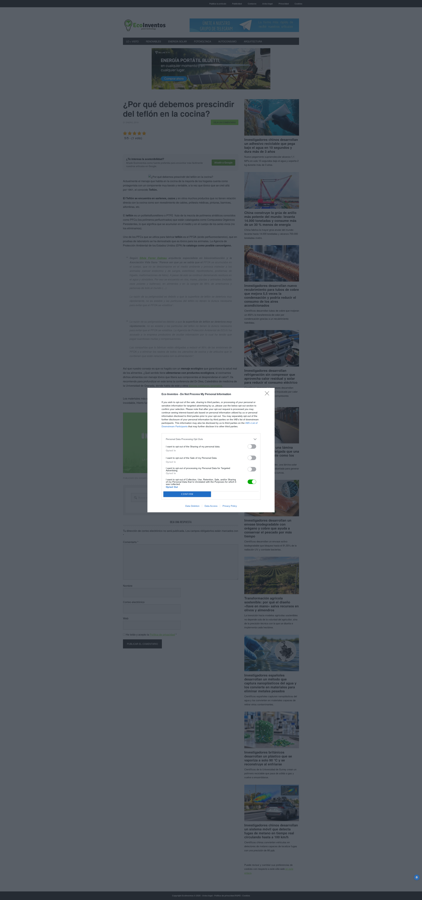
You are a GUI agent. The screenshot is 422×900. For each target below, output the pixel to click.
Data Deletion (192, 506)
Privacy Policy (230, 506)
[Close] (268, 394)
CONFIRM (187, 494)
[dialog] (211, 450)
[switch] (252, 446)
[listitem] (211, 439)
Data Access (211, 506)
